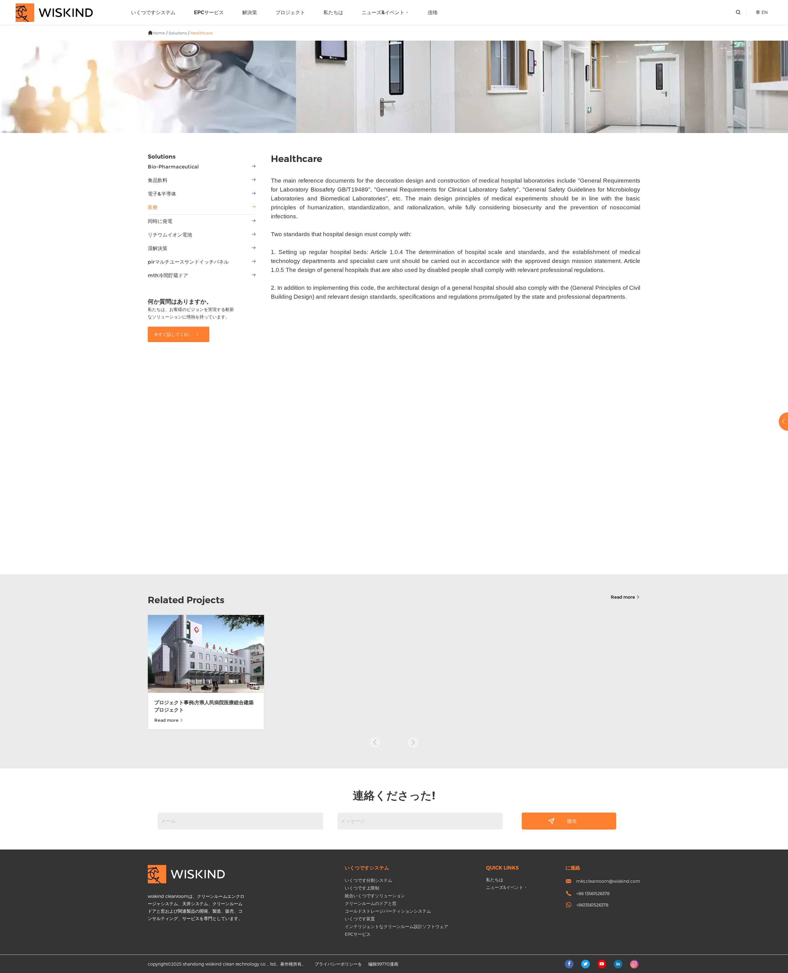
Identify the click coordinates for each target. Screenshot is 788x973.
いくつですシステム (153, 12)
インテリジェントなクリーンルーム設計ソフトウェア (396, 926)
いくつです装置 (360, 918)
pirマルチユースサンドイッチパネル (188, 262)
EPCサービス (209, 12)
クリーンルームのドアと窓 (370, 903)
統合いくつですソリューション (375, 895)
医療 (153, 207)
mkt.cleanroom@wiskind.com (608, 881)
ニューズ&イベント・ (385, 12)
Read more (623, 597)
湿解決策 (157, 248)
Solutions (178, 32)
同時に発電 (160, 221)
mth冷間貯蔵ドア (168, 275)
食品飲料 (157, 180)
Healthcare (202, 32)
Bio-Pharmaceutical (173, 167)
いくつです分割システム (368, 880)
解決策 (249, 12)
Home (159, 32)
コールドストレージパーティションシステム (388, 911)
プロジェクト (290, 12)
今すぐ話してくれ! (172, 334)
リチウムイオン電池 (170, 235)
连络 (433, 12)
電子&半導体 (162, 194)
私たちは (333, 12)
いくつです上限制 (362, 887)
